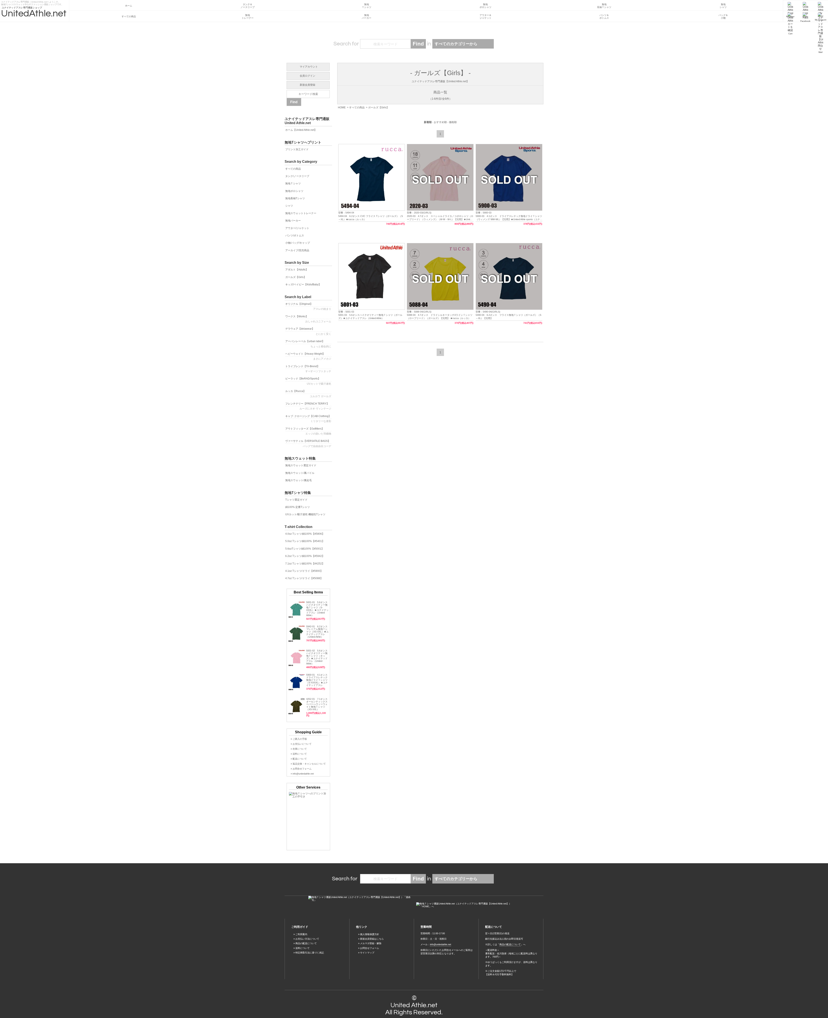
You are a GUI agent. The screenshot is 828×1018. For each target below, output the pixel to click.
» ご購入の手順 (299, 739)
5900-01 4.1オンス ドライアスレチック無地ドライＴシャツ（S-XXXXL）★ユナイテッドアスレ (318, 679)
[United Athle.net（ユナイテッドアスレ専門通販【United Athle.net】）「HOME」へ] (468, 905)
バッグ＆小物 (723, 16)
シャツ (289, 205)
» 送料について (299, 753)
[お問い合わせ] (820, 16)
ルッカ (308, 394)
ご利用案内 (301, 934)
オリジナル (308, 306)
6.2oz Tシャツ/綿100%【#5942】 (305, 556)
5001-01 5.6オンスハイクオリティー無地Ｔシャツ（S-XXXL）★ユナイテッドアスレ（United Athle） (317, 608)
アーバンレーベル (308, 344)
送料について (302, 948)
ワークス (308, 319)
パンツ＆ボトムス (604, 16)
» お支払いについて (301, 744)
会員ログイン (307, 75)
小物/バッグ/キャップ (297, 242)
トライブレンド (308, 369)
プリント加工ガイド (297, 149)
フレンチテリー (308, 406)
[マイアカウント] (820, 5)
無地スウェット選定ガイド (300, 465)
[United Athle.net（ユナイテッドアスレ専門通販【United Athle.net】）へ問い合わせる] (360, 898)
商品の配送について (306, 943)
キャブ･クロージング (308, 419)
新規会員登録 (307, 84)
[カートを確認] (790, 16)
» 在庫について (299, 749)
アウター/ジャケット (297, 228)
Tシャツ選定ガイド (296, 499)
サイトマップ (367, 952)
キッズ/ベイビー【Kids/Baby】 (303, 284)
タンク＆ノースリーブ (247, 5)
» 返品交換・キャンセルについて (308, 763)
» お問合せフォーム (301, 768)
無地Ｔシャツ (366, 5)
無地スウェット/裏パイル (299, 472)
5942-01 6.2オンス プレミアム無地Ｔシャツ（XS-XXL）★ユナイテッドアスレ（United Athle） (317, 631)
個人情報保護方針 (369, 934)
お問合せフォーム (369, 948)
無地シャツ (723, 5)
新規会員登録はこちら (372, 938)
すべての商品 (129, 16)
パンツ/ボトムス (294, 235)
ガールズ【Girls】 (378, 107)
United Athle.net (414, 1005)
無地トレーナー (248, 16)
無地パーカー (366, 16)
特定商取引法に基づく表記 (309, 952)
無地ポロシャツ (485, 5)
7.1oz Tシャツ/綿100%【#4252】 (305, 563)
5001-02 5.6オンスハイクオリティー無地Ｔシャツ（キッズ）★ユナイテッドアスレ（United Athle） (317, 657)
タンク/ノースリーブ (297, 176)
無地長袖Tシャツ (295, 198)
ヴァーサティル (308, 443)
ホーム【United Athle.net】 (301, 129)
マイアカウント (309, 66)
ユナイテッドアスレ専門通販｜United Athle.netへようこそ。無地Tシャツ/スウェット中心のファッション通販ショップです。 (32, 2)
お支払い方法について (307, 938)
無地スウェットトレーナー (300, 213)
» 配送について (299, 758)
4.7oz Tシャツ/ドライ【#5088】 (304, 578)
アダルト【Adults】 (296, 269)
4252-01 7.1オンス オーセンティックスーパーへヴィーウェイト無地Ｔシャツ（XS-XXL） (317, 704)
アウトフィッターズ (308, 431)
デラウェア (308, 331)
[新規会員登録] (790, 5)
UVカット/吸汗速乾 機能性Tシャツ (305, 514)
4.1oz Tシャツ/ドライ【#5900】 (304, 570)
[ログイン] (805, 5)
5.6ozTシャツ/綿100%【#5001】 (304, 548)
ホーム (128, 5)
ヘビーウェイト (308, 356)
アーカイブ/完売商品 (297, 250)
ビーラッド (308, 381)
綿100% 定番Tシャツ (297, 507)
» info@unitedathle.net (302, 773)
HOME (342, 107)
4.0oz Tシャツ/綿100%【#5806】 (305, 533)
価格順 (453, 122)
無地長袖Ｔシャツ (604, 5)
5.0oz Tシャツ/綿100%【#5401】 (305, 541)
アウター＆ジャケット (485, 16)
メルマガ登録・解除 (370, 943)
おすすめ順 (440, 122)
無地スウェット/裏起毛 (298, 480)
